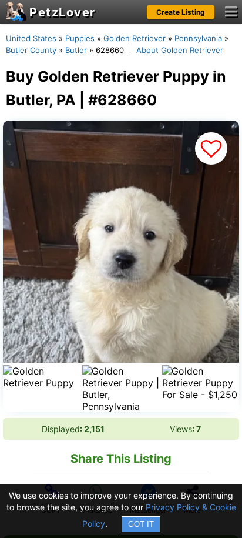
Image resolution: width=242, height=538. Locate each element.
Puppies (80, 38)
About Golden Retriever (179, 50)
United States (31, 38)
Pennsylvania (198, 38)
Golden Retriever (134, 38)
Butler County (31, 50)
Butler (76, 50)
